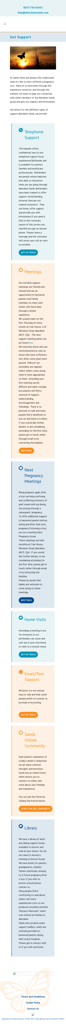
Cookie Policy (33, 1002)
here (31, 342)
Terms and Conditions (33, 996)
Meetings (26, 450)
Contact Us (33, 1008)
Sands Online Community (35, 808)
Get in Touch (28, 252)
